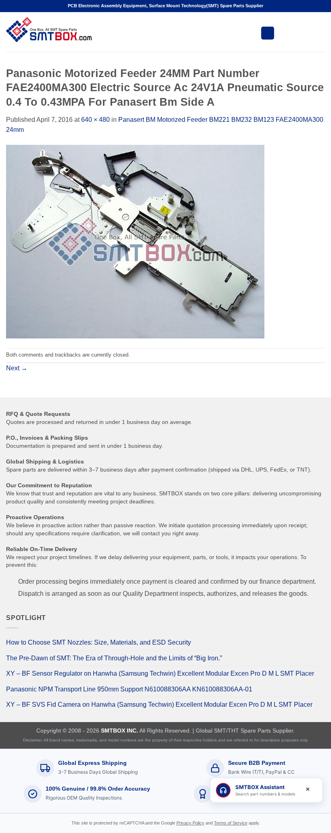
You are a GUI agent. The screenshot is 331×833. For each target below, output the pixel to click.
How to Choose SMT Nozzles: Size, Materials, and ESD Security (98, 642)
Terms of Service (230, 822)
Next (16, 368)
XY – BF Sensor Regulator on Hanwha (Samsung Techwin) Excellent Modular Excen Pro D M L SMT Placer (160, 673)
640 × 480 (95, 119)
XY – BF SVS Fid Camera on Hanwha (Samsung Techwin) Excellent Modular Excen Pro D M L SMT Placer (159, 704)
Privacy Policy (190, 822)
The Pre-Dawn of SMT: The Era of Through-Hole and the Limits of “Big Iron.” (114, 658)
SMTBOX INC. (119, 730)
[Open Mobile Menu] (267, 33)
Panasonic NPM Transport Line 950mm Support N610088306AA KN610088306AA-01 (129, 689)
